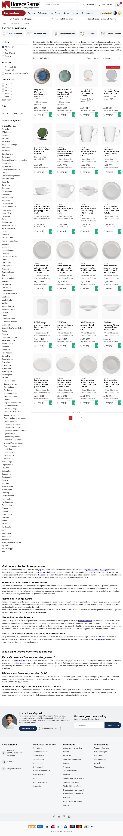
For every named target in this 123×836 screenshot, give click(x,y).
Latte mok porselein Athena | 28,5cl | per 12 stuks (111, 152)
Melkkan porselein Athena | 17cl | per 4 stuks (65, 209)
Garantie (66, 798)
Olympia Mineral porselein (13, 443)
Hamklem (5, 235)
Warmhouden (38, 763)
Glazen (4, 232)
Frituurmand (6, 210)
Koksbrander (6, 284)
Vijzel (4, 530)
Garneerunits (7, 222)
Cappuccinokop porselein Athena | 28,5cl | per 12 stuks (42, 209)
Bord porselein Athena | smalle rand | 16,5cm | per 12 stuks (111, 269)
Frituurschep (6, 213)
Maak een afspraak (50, 728)
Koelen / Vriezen (39, 755)
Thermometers (7, 514)
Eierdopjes (8, 390)
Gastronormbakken (9, 225)
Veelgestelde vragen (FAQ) (73, 778)
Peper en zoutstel (8, 340)
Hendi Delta (8, 458)
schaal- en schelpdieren (46, 572)
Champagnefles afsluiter (11, 169)
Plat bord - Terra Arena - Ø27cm (111, 92)
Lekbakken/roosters (9, 294)
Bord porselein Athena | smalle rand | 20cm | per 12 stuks (88, 269)
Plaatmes (5, 347)
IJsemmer (6, 247)
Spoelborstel (6, 474)
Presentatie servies (11, 406)
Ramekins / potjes (11, 409)
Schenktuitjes (7, 365)
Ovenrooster (6, 325)
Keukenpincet (7, 266)
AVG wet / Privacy (70, 771)
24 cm (8, 87)
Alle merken (9, 47)
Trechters (5, 518)
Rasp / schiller (7, 353)
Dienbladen (6, 185)
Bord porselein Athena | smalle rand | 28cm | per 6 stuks (111, 209)
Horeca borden (9, 381)
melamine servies (85, 621)
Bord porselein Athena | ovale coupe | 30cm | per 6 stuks (41, 383)
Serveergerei (7, 375)
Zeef (4, 552)
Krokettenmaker (8, 291)
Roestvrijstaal (38, 767)
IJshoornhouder (8, 250)
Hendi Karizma (9, 452)
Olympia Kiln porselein (12, 437)
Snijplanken (6, 468)
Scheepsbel (6, 368)
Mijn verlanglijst (100, 759)
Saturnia (8, 56)
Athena (7, 50)
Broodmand (6, 163)
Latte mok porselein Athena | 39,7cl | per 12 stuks (88, 152)
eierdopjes (104, 570)
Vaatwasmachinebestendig (16, 73)
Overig (4, 331)
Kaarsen (5, 260)
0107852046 (91, 5)
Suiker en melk (7, 486)
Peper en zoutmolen (9, 337)
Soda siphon (6, 471)
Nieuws (66, 13)
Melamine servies (10, 396)
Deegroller (6, 182)
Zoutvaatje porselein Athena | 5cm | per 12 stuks (65, 326)
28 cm (8, 97)
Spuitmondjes (7, 477)
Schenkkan (6, 362)
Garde (4, 219)
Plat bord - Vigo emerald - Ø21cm (41, 151)
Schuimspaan (7, 371)
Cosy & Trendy (10, 53)
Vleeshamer (6, 536)
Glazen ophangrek (9, 228)
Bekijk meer (6, 100)
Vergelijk (40, 115)
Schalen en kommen (11, 415)
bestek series (100, 639)
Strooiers (5, 483)
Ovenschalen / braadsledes (12, 328)
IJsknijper (5, 253)
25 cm (8, 91)
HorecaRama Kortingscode (73, 794)
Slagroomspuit (7, 465)
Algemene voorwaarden (72, 748)
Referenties (42, 13)
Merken (75, 13)
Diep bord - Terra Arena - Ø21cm (86, 93)
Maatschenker (7, 300)
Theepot (5, 511)
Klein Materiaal (15, 24)
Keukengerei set (8, 263)
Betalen (66, 752)
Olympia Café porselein (13, 424)
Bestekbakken (7, 154)
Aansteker (6, 129)
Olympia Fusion (9, 434)
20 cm (8, 84)
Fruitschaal (6, 216)
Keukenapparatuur (40, 752)
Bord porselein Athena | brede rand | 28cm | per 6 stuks (88, 383)
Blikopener (6, 157)
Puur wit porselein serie (13, 446)
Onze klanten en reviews (72, 801)
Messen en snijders (9, 309)
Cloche (4, 173)
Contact (66, 763)
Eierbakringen (7, 191)
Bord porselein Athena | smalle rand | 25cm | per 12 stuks (42, 269)
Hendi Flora (8, 449)
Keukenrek (6, 269)
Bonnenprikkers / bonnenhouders (14, 160)
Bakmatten (6, 141)
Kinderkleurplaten (8, 278)
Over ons (31, 13)
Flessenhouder (7, 197)
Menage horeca (8, 306)
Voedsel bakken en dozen (11, 542)
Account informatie (101, 748)
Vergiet (4, 524)
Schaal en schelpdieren (12, 412)
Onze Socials (55, 13)
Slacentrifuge (7, 462)
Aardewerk (10, 67)
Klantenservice (87, 13)
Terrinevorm (6, 508)
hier (19, 682)
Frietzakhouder (7, 204)
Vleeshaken (6, 533)
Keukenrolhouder (8, 272)
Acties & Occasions (40, 782)
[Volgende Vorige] (81, 418)
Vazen (4, 521)
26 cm (8, 94)
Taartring (5, 493)
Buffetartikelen (7, 166)
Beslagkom (6, 151)
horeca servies (19, 660)
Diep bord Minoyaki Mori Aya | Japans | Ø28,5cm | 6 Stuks (40, 94)
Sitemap (66, 775)
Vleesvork (5, 539)
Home (4, 24)
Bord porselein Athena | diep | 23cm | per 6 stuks (87, 326)
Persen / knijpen (8, 343)
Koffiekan (5, 281)
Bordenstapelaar (10, 387)
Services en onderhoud (72, 759)
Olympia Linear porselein (13, 440)
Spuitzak (5, 480)
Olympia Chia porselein (12, 427)
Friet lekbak (6, 201)
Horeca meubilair (39, 775)
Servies (26, 24)
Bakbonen (5, 135)
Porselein (9, 70)
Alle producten (99, 767)
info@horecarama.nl (14, 768)
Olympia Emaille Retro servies (15, 430)
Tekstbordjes (7, 505)
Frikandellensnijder (9, 207)
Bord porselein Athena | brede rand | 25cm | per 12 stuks (111, 383)
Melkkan (5, 303)
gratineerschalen (92, 570)
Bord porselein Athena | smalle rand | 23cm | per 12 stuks (65, 269)
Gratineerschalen (10, 393)
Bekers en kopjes (10, 384)
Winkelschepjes (7, 549)
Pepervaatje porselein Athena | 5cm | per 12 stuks (42, 326)
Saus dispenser (7, 359)
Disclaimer (67, 755)
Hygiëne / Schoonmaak (41, 771)
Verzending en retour (71, 782)
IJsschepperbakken (9, 256)
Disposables (6, 188)
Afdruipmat (6, 132)
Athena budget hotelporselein (15, 418)
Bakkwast (5, 138)
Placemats (6, 350)
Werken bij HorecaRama (72, 786)
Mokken (7, 399)
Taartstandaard (8, 496)
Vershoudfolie (7, 527)
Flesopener (6, 194)
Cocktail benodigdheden (11, 176)
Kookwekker (6, 288)
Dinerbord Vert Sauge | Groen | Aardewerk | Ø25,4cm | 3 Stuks (64, 94)
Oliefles (4, 316)
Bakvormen (6, 148)
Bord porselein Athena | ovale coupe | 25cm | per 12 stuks (64, 383)
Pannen (5, 334)
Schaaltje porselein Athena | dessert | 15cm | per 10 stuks (65, 152)
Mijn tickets (98, 755)
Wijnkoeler (6, 546)
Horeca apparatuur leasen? (73, 790)
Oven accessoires (8, 319)
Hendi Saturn (9, 455)
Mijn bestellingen (100, 752)
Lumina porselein (10, 421)
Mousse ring (6, 312)
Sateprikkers (6, 356)
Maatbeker (6, 297)
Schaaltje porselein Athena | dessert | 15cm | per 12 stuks (111, 326)
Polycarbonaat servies (12, 403)
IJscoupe (5, 244)
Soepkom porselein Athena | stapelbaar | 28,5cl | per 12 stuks (88, 210)
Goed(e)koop (37, 748)
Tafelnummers (7, 502)
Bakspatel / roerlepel (10, 145)
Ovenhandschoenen (9, 322)
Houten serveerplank (10, 241)
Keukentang (6, 275)
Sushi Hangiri (7, 490)
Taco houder (6, 499)
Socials (66, 805)
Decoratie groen (8, 179)
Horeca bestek (7, 238)
